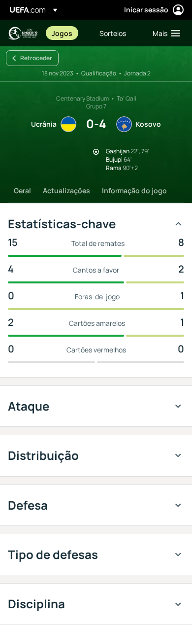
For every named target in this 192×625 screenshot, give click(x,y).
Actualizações (66, 190)
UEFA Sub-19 (22, 33)
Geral (22, 190)
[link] (62, 33)
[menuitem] (67, 33)
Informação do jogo (134, 190)
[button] (164, 33)
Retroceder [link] (36, 58)
